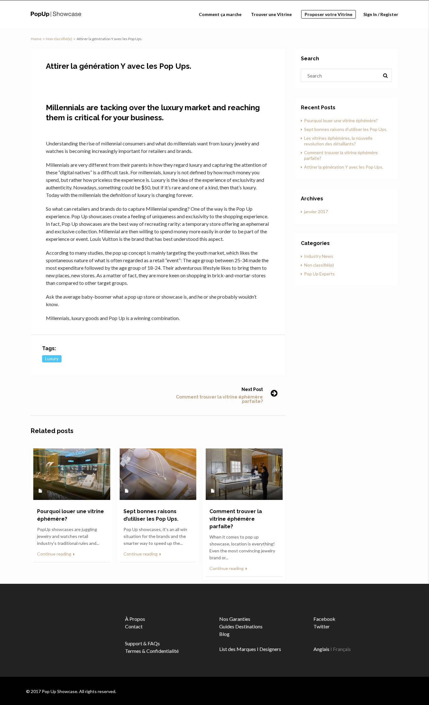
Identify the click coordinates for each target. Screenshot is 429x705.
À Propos (135, 619)
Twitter (321, 626)
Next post (252, 389)
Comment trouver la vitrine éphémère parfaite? (219, 399)
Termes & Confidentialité (152, 651)
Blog (224, 634)
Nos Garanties (234, 619)
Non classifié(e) (59, 38)
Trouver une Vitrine (271, 14)
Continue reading (54, 553)
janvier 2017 (316, 211)
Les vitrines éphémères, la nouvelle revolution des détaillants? (338, 140)
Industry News (318, 256)
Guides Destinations (241, 626)
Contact (134, 626)
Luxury (51, 358)
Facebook (324, 619)
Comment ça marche (220, 14)
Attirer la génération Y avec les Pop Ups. (343, 167)
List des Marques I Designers (250, 649)
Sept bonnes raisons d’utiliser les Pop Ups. (345, 129)
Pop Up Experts (319, 273)
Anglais (321, 649)
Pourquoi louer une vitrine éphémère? (341, 120)
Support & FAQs (142, 643)
